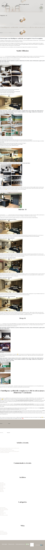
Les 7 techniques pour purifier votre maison (7, 450)
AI (10, 423)
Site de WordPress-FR (3, 534)
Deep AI (1, 323)
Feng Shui (1, 511)
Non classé (2, 514)
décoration (21, 423)
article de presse (2, 507)
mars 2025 (2, 482)
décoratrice (30, 423)
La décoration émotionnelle (4, 452)
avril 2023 (1, 486)
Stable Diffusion (2, 56)
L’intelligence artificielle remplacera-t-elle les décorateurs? (22, 27)
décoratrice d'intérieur (35, 423)
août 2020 (1, 490)
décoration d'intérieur (26, 423)
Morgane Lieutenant (13, 32)
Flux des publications (3, 532)
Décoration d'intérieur (5, 423)
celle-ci (11, 94)
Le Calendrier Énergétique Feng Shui (6, 449)
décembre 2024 (2, 483)
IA (38, 423)
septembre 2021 (2, 488)
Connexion (2, 531)
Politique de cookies (11, 544)
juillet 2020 (2, 491)
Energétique (2, 510)
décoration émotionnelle (4, 509)
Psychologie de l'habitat (4, 515)
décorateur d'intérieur (17, 423)
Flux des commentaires (4, 533)
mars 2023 (2, 487)
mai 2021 (1, 489)
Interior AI (6, 214)
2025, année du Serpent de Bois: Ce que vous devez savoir (9, 448)
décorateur (12, 423)
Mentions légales (4, 544)
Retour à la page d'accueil (24, 4)
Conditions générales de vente (20, 544)
